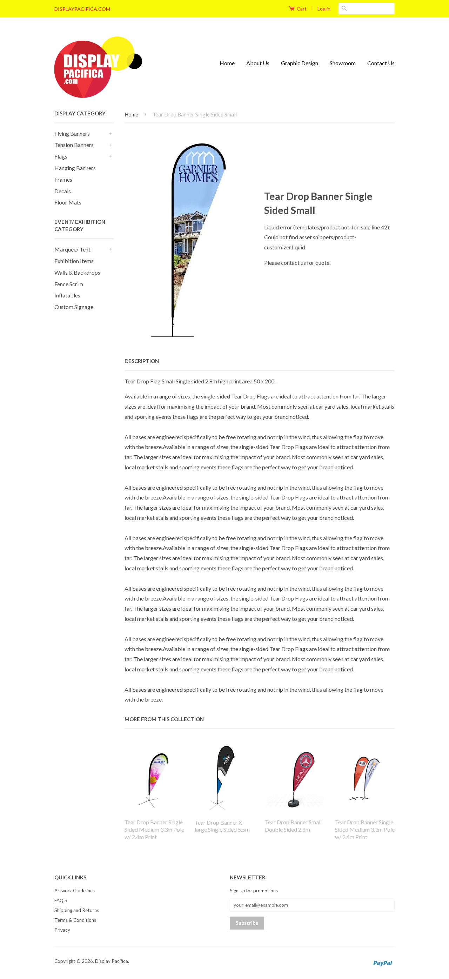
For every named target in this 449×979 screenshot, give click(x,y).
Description (142, 361)
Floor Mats (67, 202)
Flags (60, 156)
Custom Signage (73, 306)
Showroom (343, 63)
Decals (62, 191)
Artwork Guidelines (74, 890)
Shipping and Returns (76, 910)
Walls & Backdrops (77, 272)
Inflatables (67, 295)
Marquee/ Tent (72, 249)
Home (227, 63)
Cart (301, 9)
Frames (63, 179)
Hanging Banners (75, 168)
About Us (257, 63)
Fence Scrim (68, 284)
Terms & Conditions (75, 920)
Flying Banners (72, 133)
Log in (323, 9)
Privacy (62, 930)
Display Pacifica (111, 961)
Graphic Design (299, 63)
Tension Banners (74, 144)
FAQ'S (60, 900)
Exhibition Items (74, 260)
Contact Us (381, 63)
